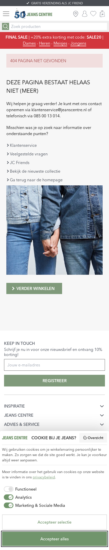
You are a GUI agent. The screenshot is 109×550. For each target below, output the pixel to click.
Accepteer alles (54, 538)
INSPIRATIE (14, 406)
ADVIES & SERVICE (22, 424)
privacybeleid (44, 477)
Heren (44, 43)
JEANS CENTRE (18, 415)
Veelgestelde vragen (29, 153)
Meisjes (60, 43)
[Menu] (6, 14)
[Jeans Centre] (33, 13)
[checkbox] (19, 489)
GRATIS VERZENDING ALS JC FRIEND (57, 3)
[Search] (5, 26)
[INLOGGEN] (84, 13)
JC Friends (19, 162)
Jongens (78, 43)
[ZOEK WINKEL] (75, 13)
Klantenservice (23, 145)
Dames (29, 43)
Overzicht (95, 437)
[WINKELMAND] (102, 13)
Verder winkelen (35, 288)
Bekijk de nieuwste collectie (35, 171)
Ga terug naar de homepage (36, 179)
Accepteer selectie (54, 522)
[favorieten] (93, 13)
